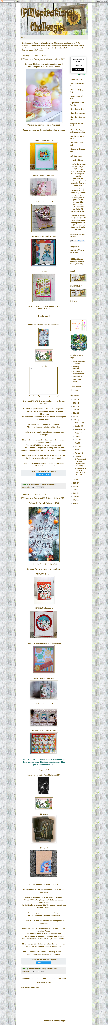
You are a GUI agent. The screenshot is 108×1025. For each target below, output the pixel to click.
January (78, 456)
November (78, 423)
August (78, 433)
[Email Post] (33, 487)
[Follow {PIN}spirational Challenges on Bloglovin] (77, 241)
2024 (75, 406)
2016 (75, 490)
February (78, 453)
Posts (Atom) (35, 987)
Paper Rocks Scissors (77, 380)
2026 (75, 399)
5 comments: (26, 971)
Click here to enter (44, 474)
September (79, 429)
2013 (75, 500)
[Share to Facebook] (41, 487)
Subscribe (78, 69)
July (76, 436)
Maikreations (48, 140)
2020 (75, 420)
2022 (75, 413)
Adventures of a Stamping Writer (48, 306)
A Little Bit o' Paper (49, 236)
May (76, 443)
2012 (75, 503)
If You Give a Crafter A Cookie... (79, 372)
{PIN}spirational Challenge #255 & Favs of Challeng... (80, 471)
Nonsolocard (48, 704)
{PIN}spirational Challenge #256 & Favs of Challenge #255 (43, 59)
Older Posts (62, 978)
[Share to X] (40, 487)
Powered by (74, 74)
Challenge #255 (53, 324)
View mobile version (44, 982)
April (77, 446)
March (77, 450)
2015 (75, 493)
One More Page (77, 376)
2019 (74, 480)
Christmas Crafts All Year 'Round (79, 363)
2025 (75, 403)
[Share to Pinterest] (43, 487)
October (78, 426)
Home (23, 37)
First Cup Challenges (76, 367)
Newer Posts (26, 978)
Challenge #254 (54, 775)
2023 (75, 410)
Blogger (62, 1020)
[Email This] (37, 487)
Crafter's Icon (43, 759)
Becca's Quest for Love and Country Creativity (77, 261)
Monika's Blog (48, 175)
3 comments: (26, 487)
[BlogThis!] (38, 487)
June (77, 439)
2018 (75, 483)
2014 (75, 496)
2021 (75, 416)
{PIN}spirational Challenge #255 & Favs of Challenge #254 (43, 498)
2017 (75, 486)
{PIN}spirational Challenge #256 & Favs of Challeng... (80, 462)
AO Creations (47, 574)
